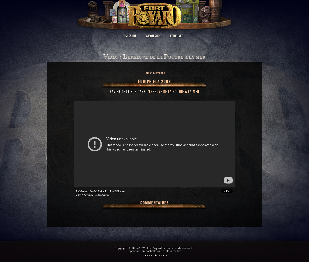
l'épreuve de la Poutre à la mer (172, 91)
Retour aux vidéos (154, 72)
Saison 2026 (153, 36)
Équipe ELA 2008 (154, 81)
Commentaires (154, 202)
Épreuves (176, 36)
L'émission (129, 36)
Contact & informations (154, 255)
